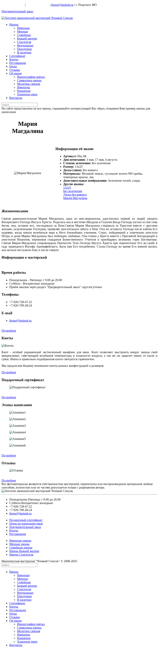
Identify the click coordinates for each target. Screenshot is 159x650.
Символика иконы (29, 80)
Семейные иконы (20, 547)
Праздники (24, 49)
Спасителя (24, 42)
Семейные (24, 35)
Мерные (22, 31)
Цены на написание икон (26, 523)
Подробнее (9, 330)
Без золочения (72, 191)
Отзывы (14, 70)
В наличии (24, 52)
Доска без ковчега (75, 194)
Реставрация (17, 63)
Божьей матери (27, 38)
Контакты (15, 97)
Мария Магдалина (75, 198)
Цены (13, 66)
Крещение (24, 90)
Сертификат (17, 56)
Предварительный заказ (17, 11)
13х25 (67, 187)
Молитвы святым (28, 83)
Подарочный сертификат (25, 520)
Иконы (13, 24)
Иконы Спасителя (21, 554)
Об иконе (15, 73)
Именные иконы (20, 540)
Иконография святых (31, 77)
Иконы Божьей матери (24, 551)
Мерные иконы (19, 544)
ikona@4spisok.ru (62, 4)
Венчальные (25, 45)
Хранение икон (27, 94)
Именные (23, 28)
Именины (23, 87)
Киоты (13, 59)
